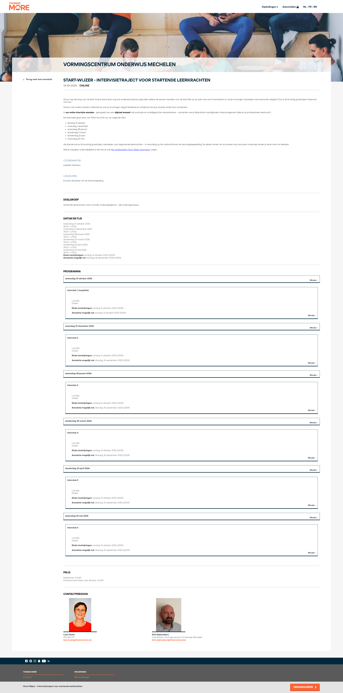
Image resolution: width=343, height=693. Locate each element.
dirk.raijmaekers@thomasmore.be (169, 640)
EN (315, 7)
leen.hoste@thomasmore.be (77, 640)
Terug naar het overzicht (39, 79)
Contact (27, 677)
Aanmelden (289, 7)
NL (304, 7)
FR (310, 7)
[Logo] (19, 12)
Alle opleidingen (82, 677)
